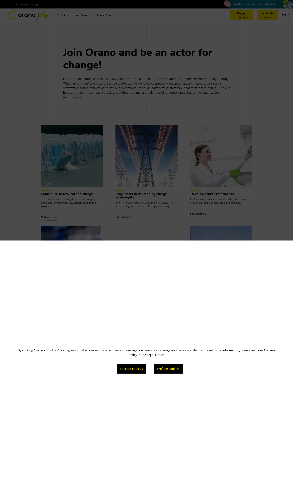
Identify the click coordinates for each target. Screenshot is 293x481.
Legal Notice (155, 355)
